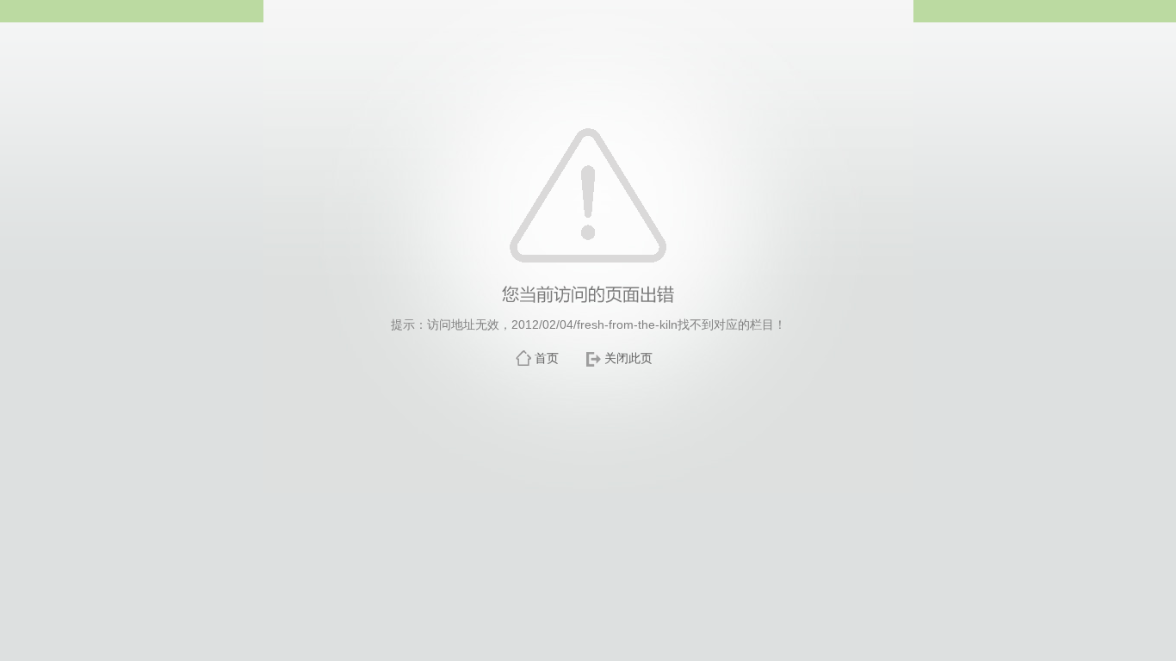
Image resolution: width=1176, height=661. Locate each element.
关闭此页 (628, 358)
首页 (547, 358)
